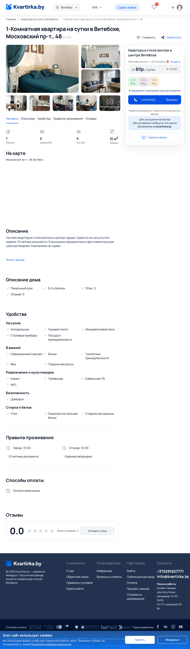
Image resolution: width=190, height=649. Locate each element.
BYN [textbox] (95, 7)
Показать (171, 99)
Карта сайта (74, 589)
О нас (70, 571)
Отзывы (91, 119)
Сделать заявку (157, 137)
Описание (28, 119)
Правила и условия (79, 583)
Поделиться (173, 37)
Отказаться (172, 639)
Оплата (132, 583)
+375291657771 (170, 571)
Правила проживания (68, 119)
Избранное (104, 571)
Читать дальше (15, 259)
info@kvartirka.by (173, 576)
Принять (140, 639)
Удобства (44, 119)
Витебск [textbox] (67, 7)
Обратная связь (77, 577)
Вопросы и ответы (109, 577)
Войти (131, 571)
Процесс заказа (138, 589)
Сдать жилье (127, 7)
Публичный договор (141, 577)
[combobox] (67, 7)
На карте (12, 119)
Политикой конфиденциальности (51, 644)
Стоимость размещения (135, 597)
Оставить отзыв (97, 530)
